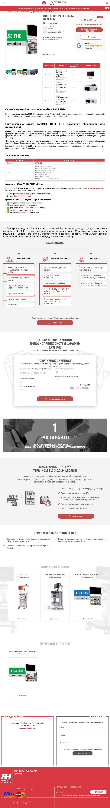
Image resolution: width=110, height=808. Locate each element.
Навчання (13, 210)
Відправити (82, 753)
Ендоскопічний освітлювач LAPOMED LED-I (61, 99)
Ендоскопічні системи (34, 203)
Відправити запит (55, 323)
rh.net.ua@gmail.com (27, 728)
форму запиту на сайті (23, 196)
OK (107, 8)
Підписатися (98, 792)
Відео (54, 54)
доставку (23, 212)
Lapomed (50, 28)
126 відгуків (88, 48)
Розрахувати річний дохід (55, 399)
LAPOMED (38, 163)
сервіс (24, 205)
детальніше (85, 8)
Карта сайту (18, 774)
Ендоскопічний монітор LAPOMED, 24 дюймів (61, 73)
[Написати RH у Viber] (53, 4)
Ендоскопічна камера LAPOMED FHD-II (61, 86)
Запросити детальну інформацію (89, 30)
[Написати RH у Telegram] (51, 4)
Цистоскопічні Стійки (54, 32)
